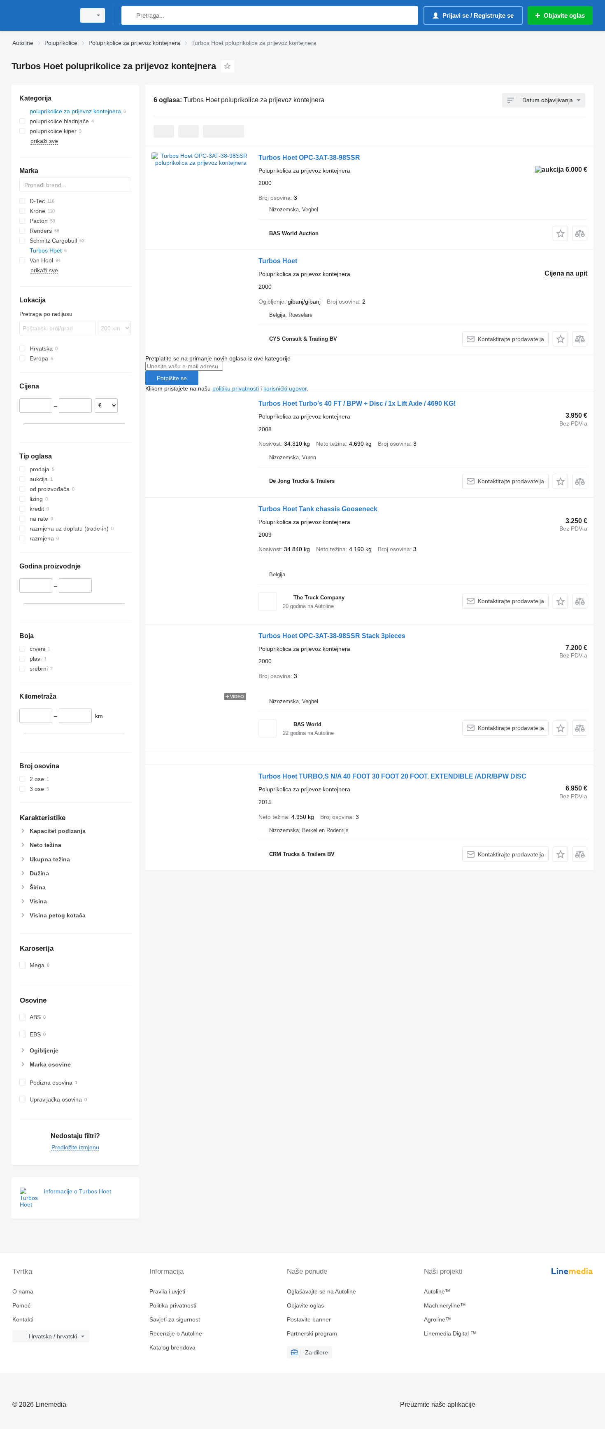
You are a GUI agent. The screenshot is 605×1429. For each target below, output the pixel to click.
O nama (22, 1291)
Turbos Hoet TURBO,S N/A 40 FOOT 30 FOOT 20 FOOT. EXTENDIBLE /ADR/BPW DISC (392, 776)
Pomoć (21, 1305)
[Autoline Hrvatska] (41, 15)
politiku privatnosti (235, 388)
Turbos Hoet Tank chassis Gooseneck (317, 508)
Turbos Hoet (277, 260)
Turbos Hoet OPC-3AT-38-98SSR (309, 157)
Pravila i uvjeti (167, 1291)
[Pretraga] (129, 15)
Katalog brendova (172, 1347)
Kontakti (22, 1319)
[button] (560, 233)
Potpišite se (172, 378)
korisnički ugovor (285, 388)
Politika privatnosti (172, 1305)
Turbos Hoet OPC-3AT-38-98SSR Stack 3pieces (331, 635)
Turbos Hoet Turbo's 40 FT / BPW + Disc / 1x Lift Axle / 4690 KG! (357, 403)
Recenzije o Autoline (175, 1333)
